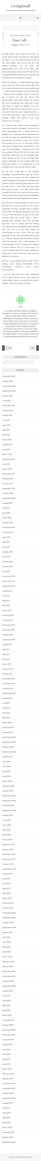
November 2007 (8, 859)
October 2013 (7, 566)
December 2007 (8, 854)
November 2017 (8, 474)
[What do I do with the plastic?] (7, 348)
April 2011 (6, 659)
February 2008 (8, 845)
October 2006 (8, 923)
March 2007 (7, 898)
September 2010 (9, 693)
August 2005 (7, 991)
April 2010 (6, 718)
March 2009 (7, 781)
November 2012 (8, 581)
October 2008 (8, 806)
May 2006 (6, 947)
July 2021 (6, 420)
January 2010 (7, 732)
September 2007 (9, 869)
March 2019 (7, 469)
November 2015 (8, 527)
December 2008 (9, 796)
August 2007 (7, 874)
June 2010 (6, 708)
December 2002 (8, 1142)
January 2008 (7, 849)
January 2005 (7, 1025)
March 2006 (7, 957)
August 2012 (7, 591)
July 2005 (6, 996)
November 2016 (8, 488)
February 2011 (7, 669)
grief (28, 35)
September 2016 (8, 498)
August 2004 (7, 1045)
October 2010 (7, 688)
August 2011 (7, 645)
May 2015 (6, 542)
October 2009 (8, 747)
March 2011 (6, 664)
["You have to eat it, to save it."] (34, 348)
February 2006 (8, 962)
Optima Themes (27, 1157)
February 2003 (8, 1132)
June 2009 (6, 766)
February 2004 (8, 1074)
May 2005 (6, 1005)
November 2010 (8, 684)
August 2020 (7, 445)
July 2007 (6, 879)
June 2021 (6, 425)
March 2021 (7, 440)
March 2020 (7, 454)
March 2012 (7, 610)
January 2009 (7, 791)
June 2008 (6, 825)
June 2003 (6, 1113)
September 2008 (9, 810)
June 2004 (6, 1054)
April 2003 (6, 1123)
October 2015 (7, 532)
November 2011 (8, 630)
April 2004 (6, 1064)
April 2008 (6, 835)
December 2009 (9, 737)
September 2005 (9, 986)
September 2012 (8, 586)
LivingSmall (20, 5)
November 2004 (9, 1035)
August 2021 (7, 415)
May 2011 (5, 654)
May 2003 (6, 1118)
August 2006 (7, 932)
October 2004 (8, 1040)
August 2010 (7, 698)
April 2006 (6, 952)
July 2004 (6, 1049)
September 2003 (9, 1098)
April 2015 (6, 547)
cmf (28, 45)
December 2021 (8, 406)
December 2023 (8, 376)
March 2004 (7, 1069)
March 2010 (7, 723)
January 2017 (7, 484)
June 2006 (6, 942)
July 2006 (6, 937)
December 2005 (8, 971)
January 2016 (7, 523)
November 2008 (9, 801)
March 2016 (7, 518)
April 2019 (6, 464)
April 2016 (6, 513)
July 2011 (5, 649)
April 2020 (6, 449)
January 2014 (7, 562)
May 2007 (6, 888)
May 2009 (6, 771)
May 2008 (6, 830)
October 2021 (7, 410)
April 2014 (6, 557)
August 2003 (7, 1103)
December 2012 (8, 576)
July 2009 (6, 762)
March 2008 (7, 840)
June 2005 (6, 1001)
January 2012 (7, 620)
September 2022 (9, 391)
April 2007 (6, 893)
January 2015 (7, 552)
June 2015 (6, 537)
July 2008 (6, 820)
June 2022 (6, 401)
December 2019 (8, 459)
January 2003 (7, 1137)
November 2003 (8, 1088)
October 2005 (8, 981)
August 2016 (7, 503)
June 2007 (6, 884)
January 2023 (7, 381)
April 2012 (6, 606)
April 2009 (6, 776)
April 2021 (6, 435)
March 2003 (7, 1127)
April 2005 (6, 1010)
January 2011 (7, 674)
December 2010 (8, 679)
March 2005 (7, 1015)
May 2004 (6, 1059)
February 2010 (8, 727)
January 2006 (7, 966)
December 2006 (8, 913)
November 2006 (8, 918)
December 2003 (8, 1084)
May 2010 (6, 713)
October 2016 (7, 493)
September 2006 (9, 927)
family (22, 35)
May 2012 (6, 601)
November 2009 (9, 742)
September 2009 (9, 752)
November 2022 (8, 386)
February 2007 (8, 903)
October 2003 (8, 1093)
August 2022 (7, 396)
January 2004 (7, 1079)
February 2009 (8, 786)
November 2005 (8, 976)
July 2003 (6, 1108)
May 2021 (6, 430)
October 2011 (7, 635)
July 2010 (6, 703)
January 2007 (7, 908)
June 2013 (6, 571)
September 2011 (8, 640)
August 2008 (7, 815)
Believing (14, 35)
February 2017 (8, 479)
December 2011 (8, 625)
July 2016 (6, 508)
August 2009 (7, 757)
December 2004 (9, 1030)
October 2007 (8, 864)
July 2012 (6, 596)
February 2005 (8, 1020)
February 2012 (8, 615)
